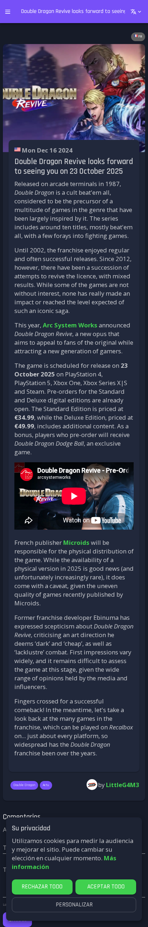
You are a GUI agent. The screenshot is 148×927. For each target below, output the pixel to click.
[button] (138, 36)
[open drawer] (7, 11)
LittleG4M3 (122, 785)
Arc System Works (70, 325)
